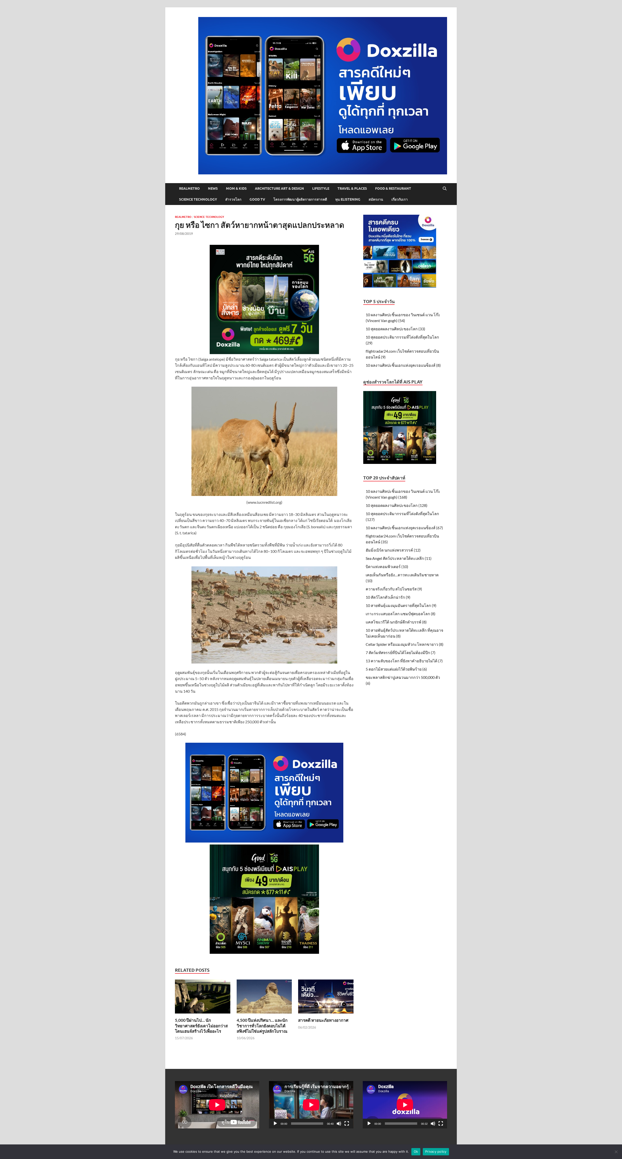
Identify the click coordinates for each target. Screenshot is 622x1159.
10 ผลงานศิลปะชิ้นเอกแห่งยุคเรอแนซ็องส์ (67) (404, 527)
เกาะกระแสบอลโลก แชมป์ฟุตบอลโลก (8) (400, 613)
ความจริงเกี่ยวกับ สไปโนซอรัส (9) (394, 589)
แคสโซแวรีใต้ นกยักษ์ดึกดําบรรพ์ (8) (396, 622)
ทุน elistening (347, 199)
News (213, 188)
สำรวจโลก (233, 199)
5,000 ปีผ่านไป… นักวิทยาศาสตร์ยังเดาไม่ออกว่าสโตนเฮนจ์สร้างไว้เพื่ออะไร (201, 1025)
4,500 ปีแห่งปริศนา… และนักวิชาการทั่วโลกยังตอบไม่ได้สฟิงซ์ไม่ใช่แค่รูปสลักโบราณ (262, 1025)
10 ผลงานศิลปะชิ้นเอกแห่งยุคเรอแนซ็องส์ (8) (403, 365)
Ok (416, 1151)
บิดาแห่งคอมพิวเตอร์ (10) (387, 566)
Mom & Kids (236, 188)
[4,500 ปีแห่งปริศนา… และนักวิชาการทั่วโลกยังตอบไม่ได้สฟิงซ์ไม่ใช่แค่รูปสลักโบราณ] (264, 998)
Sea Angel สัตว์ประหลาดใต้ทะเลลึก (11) (399, 558)
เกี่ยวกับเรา (399, 199)
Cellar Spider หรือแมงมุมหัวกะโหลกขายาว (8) (404, 644)
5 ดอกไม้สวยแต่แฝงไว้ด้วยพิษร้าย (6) (396, 669)
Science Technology (198, 199)
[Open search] (444, 188)
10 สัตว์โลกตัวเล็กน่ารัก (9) (388, 597)
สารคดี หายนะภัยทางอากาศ (323, 1020)
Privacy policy (436, 1151)
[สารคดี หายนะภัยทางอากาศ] (326, 998)
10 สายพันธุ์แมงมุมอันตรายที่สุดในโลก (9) (401, 605)
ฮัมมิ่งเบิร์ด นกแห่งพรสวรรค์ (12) (393, 550)
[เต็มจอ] (346, 1123)
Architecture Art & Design (279, 188)
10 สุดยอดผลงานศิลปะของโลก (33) (395, 328)
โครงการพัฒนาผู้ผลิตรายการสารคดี (300, 199)
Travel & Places (352, 188)
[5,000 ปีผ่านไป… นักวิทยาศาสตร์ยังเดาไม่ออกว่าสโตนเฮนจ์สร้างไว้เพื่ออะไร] (202, 998)
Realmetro (189, 188)
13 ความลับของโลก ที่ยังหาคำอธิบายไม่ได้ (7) (404, 660)
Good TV (257, 199)
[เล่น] (275, 1123)
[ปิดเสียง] (339, 1123)
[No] (615, 1151)
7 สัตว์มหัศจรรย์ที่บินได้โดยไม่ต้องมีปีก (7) (400, 652)
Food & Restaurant (393, 188)
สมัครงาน (376, 199)
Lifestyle (320, 188)
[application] (311, 1104)
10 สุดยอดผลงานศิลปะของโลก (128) (396, 505)
